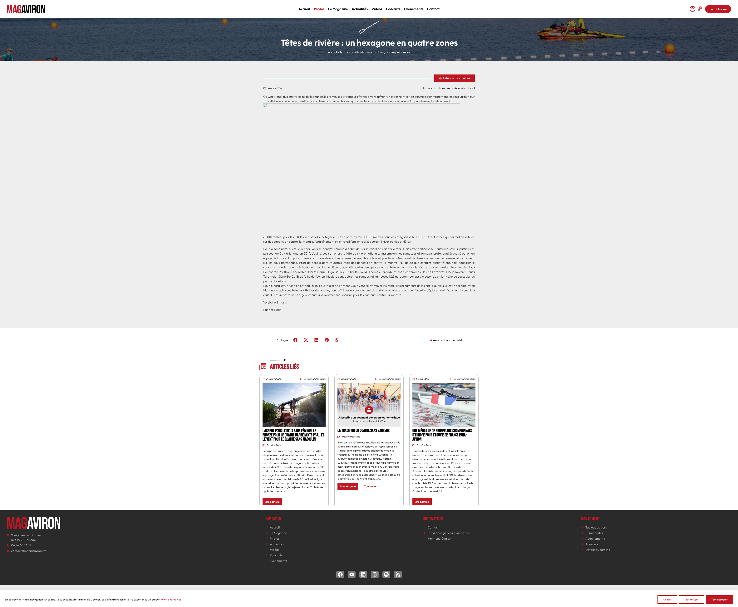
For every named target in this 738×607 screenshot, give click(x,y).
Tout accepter (719, 599)
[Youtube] (352, 574)
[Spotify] (386, 574)
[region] (369, 598)
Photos (319, 9)
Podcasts (393, 9)
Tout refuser (691, 599)
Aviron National (464, 88)
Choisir (667, 599)
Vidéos (376, 9)
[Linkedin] (363, 574)
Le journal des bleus (440, 88)
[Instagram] (375, 574)
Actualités (360, 9)
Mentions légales (171, 599)
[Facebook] (340, 574)
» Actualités (344, 52)
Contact (433, 9)
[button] (295, 340)
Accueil (304, 9)
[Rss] (398, 574)
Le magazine (338, 9)
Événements (413, 9)
